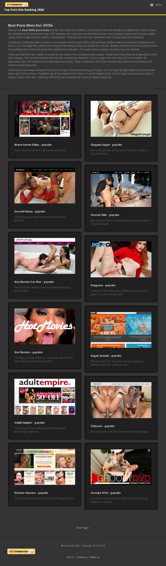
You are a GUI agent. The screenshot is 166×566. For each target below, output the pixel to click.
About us (94, 557)
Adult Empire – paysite (29, 422)
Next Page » (83, 527)
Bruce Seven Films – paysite (33, 144)
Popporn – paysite (103, 285)
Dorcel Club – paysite (105, 214)
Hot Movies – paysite (28, 352)
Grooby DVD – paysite (106, 492)
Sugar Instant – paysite (106, 355)
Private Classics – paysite (31, 492)
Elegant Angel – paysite (106, 144)
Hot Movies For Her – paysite (34, 281)
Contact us (81, 557)
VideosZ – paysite (103, 426)
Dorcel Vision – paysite (29, 211)
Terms (70, 557)
